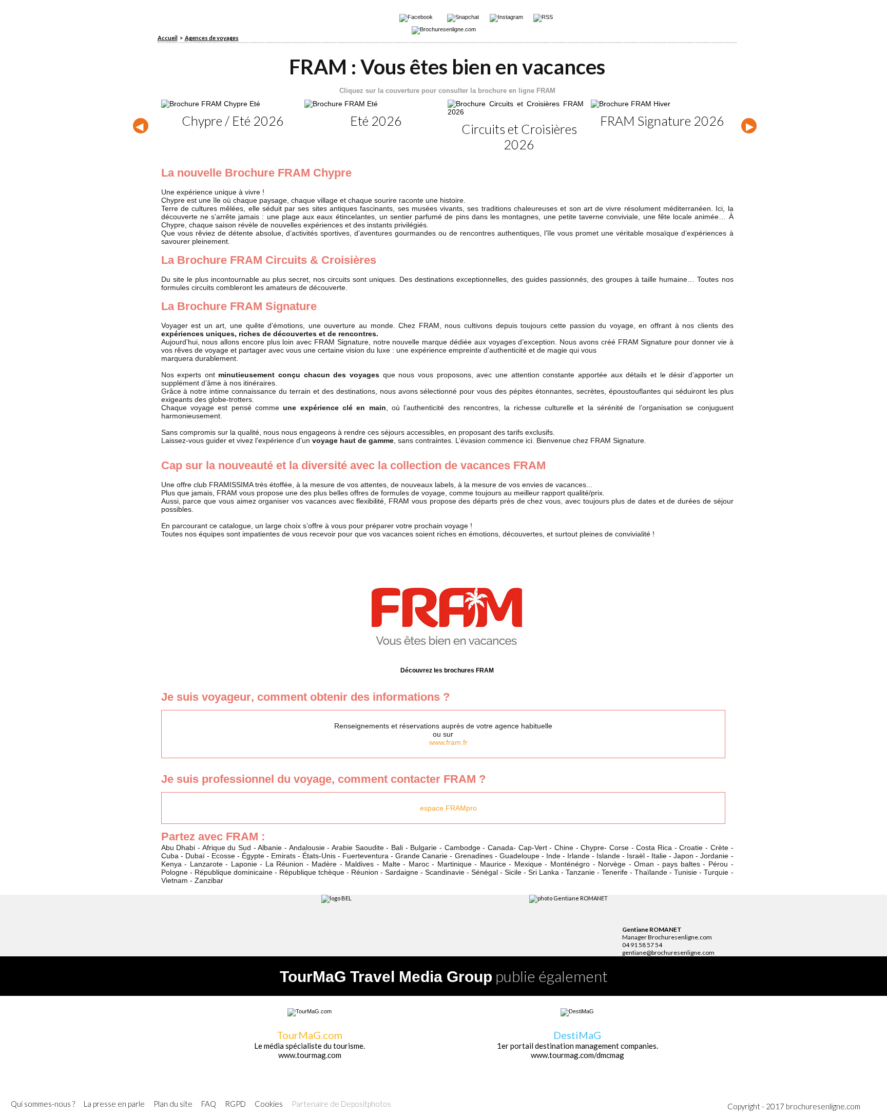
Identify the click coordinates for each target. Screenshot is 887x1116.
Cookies (269, 1103)
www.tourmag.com (309, 1055)
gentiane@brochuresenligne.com (668, 952)
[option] (232, 114)
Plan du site (172, 1103)
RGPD (235, 1103)
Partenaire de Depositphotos (341, 1103)
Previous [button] (140, 125)
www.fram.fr (448, 742)
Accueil (168, 37)
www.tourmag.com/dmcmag (577, 1055)
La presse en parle (114, 1103)
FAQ (208, 1103)
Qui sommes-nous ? (43, 1103)
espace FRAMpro (448, 808)
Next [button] (749, 125)
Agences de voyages (212, 37)
